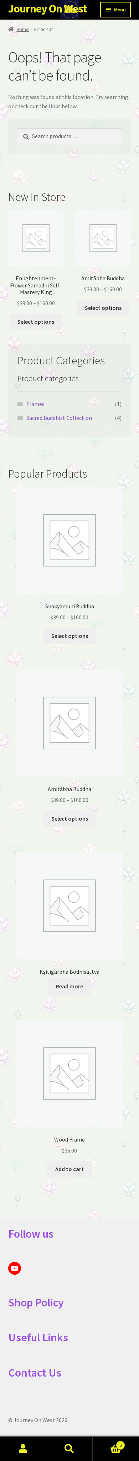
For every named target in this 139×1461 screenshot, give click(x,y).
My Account (23, 1449)
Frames (35, 403)
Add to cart (69, 1169)
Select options (35, 321)
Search (69, 1449)
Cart (107, 1442)
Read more (69, 986)
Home (22, 29)
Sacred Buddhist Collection (59, 417)
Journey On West (47, 8)
